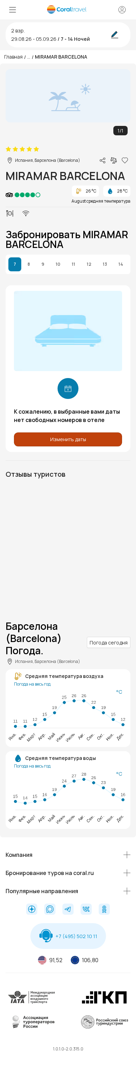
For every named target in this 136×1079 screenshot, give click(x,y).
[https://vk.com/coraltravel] (86, 910)
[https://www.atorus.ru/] (32, 1027)
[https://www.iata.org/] (32, 1002)
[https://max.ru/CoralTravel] (49, 910)
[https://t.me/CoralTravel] (68, 910)
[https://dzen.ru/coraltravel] (31, 910)
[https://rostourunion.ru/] (104, 1027)
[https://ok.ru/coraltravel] (104, 910)
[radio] (8, 149)
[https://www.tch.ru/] (104, 1002)
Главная (13, 56)
